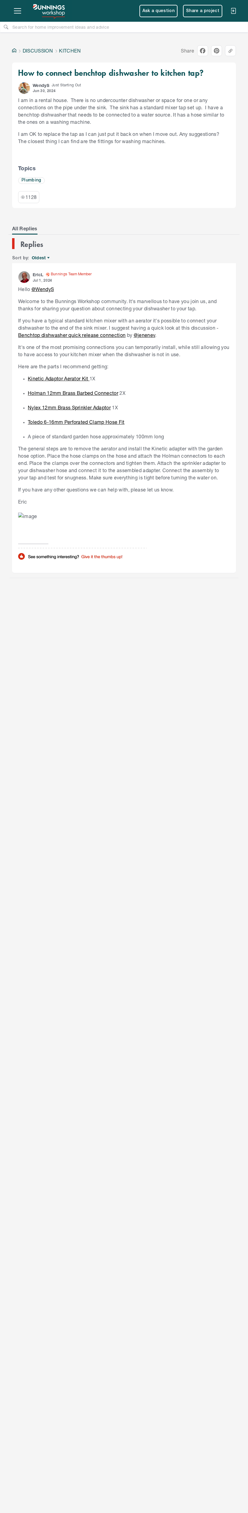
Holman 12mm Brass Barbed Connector (73, 393)
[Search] (6, 26)
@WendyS (42, 289)
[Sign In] (233, 10)
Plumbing (31, 180)
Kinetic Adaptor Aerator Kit (59, 378)
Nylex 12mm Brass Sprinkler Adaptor (69, 407)
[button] (24, 88)
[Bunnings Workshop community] (49, 10)
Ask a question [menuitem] (158, 11)
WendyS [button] (41, 85)
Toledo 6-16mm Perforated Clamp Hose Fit (76, 422)
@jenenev (144, 335)
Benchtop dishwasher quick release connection (72, 335)
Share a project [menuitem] (202, 11)
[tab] (24, 228)
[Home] (14, 50)
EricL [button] (38, 274)
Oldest (39, 258)
